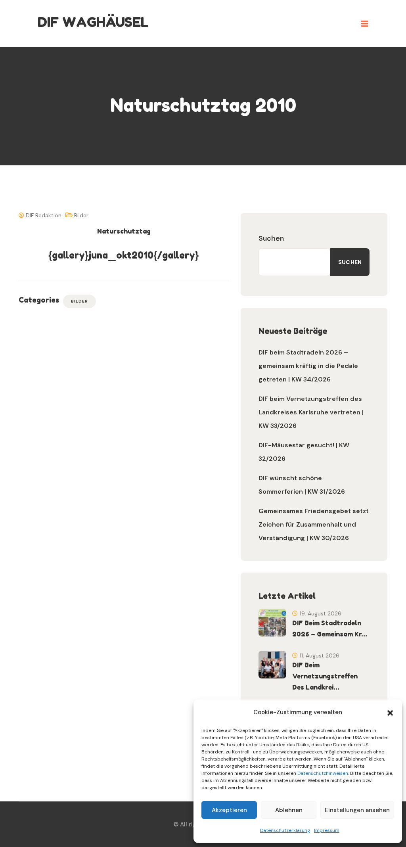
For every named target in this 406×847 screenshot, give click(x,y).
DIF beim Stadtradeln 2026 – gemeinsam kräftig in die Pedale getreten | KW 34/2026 (308, 365)
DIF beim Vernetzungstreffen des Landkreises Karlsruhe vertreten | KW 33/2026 (311, 412)
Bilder (81, 215)
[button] (390, 712)
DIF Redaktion (42, 215)
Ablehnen (289, 810)
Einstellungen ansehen (357, 810)
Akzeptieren (229, 810)
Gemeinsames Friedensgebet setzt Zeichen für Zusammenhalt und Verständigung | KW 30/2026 (314, 524)
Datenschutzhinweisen (322, 773)
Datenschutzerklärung (285, 830)
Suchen (271, 238)
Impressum (326, 830)
